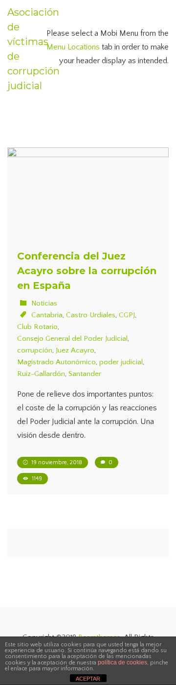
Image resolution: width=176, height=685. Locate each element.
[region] (88, 601)
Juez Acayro (75, 350)
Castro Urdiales (90, 315)
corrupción (34, 350)
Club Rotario (37, 327)
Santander (84, 374)
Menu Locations (73, 47)
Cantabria (47, 315)
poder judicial (121, 362)
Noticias (44, 303)
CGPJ (127, 315)
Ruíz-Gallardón (41, 374)
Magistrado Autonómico (56, 362)
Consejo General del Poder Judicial (72, 338)
